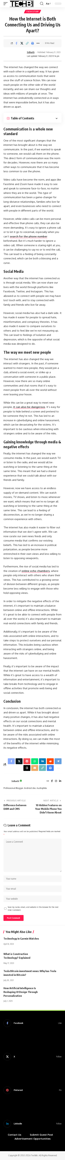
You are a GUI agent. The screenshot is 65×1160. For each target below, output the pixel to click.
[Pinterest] (32, 1090)
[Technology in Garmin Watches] (53, 942)
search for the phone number (28, 236)
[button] (6, 3)
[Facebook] (52, 781)
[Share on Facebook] (16, 43)
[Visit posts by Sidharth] (15, 54)
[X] (32, 1056)
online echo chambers (35, 571)
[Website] (47, 781)
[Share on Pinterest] (26, 761)
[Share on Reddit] (50, 761)
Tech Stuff (32, 12)
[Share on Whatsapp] (34, 761)
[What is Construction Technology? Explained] (53, 957)
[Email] (34, 768)
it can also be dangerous (29, 407)
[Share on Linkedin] (42, 761)
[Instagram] (56, 781)
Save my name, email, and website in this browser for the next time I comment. (33, 908)
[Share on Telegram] (58, 761)
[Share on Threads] (26, 768)
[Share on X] (21, 43)
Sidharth (30, 52)
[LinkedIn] (60, 781)
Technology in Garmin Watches (21, 938)
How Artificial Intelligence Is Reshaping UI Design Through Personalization (20, 992)
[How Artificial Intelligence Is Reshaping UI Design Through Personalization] (53, 991)
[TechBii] (21, 3)
